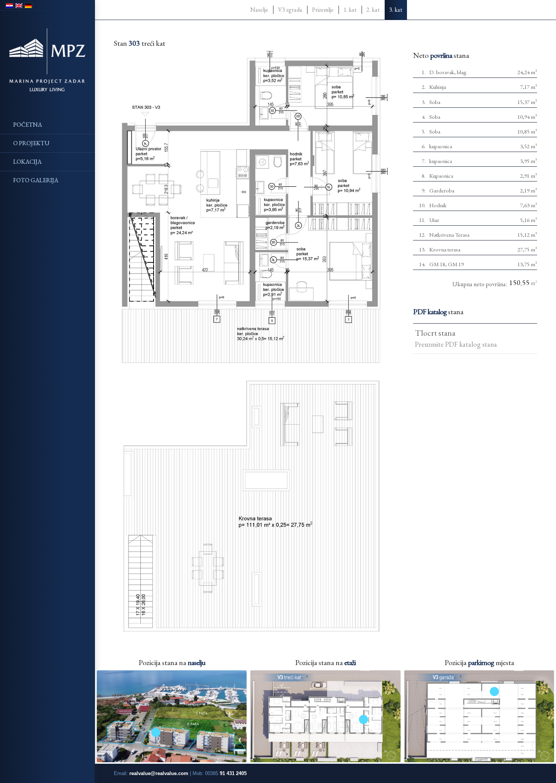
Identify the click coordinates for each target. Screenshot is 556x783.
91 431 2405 (233, 773)
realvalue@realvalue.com (158, 773)
